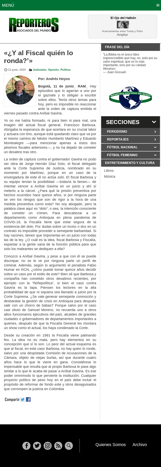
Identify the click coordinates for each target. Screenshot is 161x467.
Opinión (53, 69)
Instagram (48, 446)
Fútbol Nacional (122, 147)
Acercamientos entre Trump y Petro (122, 31)
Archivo (140, 444)
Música (109, 176)
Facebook (26, 446)
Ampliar (122, 34)
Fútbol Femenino (122, 155)
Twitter (37, 446)
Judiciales (40, 69)
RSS (58, 446)
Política (65, 69)
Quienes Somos (110, 444)
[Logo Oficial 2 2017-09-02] (130, 98)
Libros (109, 171)
